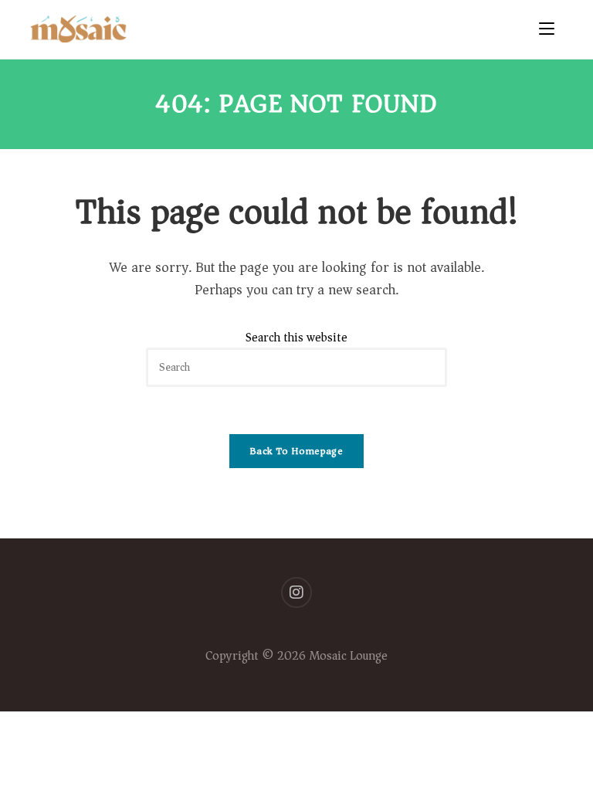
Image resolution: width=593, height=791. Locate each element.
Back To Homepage (296, 451)
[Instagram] (296, 592)
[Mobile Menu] (551, 29)
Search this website (296, 337)
